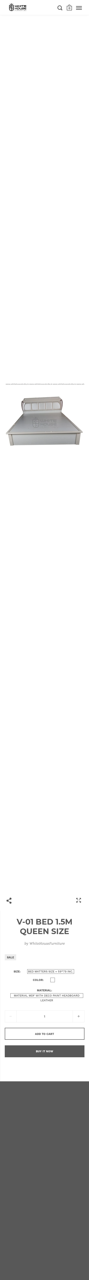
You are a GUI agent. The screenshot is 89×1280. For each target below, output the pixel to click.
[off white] (52, 980)
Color (38, 980)
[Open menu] (79, 7)
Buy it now (44, 1051)
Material (44, 990)
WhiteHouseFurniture (47, 943)
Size (17, 971)
